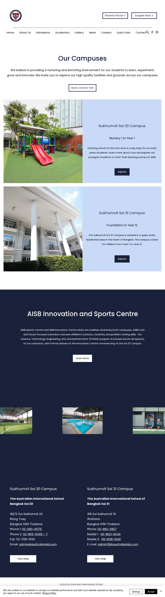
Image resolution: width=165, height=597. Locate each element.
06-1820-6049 (110, 534)
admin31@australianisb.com (118, 544)
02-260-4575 (32, 529)
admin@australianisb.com (38, 544)
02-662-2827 (107, 529)
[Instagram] (157, 32)
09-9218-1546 (111, 539)
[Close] (161, 591)
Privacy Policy (49, 593)
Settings (136, 591)
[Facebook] (152, 32)
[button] (25, 33)
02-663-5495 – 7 (35, 534)
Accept (151, 591)
